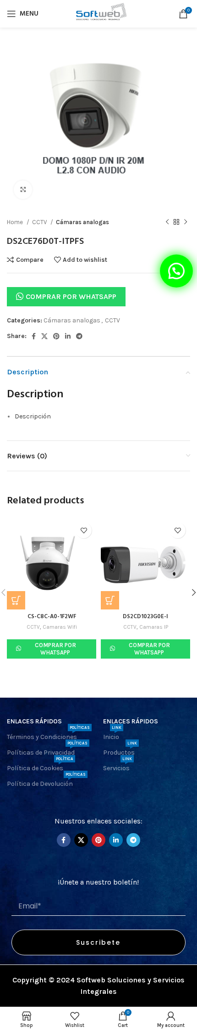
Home (15, 222)
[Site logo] (98, 13)
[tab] (102, 417)
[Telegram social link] (79, 336)
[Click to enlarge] (23, 189)
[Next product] (185, 222)
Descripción (33, 416)
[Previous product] (167, 222)
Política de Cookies (40, 766)
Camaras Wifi (60, 627)
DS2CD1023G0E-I (145, 616)
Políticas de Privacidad (47, 750)
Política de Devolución (46, 782)
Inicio (112, 735)
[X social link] (44, 336)
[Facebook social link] (33, 336)
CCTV (40, 222)
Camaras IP (153, 627)
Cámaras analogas (82, 222)
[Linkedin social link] (67, 336)
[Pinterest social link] (56, 336)
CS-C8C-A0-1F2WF (51, 616)
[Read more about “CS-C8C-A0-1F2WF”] (16, 600)
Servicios (117, 766)
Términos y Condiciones (48, 735)
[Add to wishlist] (84, 530)
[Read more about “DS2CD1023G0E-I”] (110, 600)
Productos (120, 750)
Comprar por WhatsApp (71, 296)
